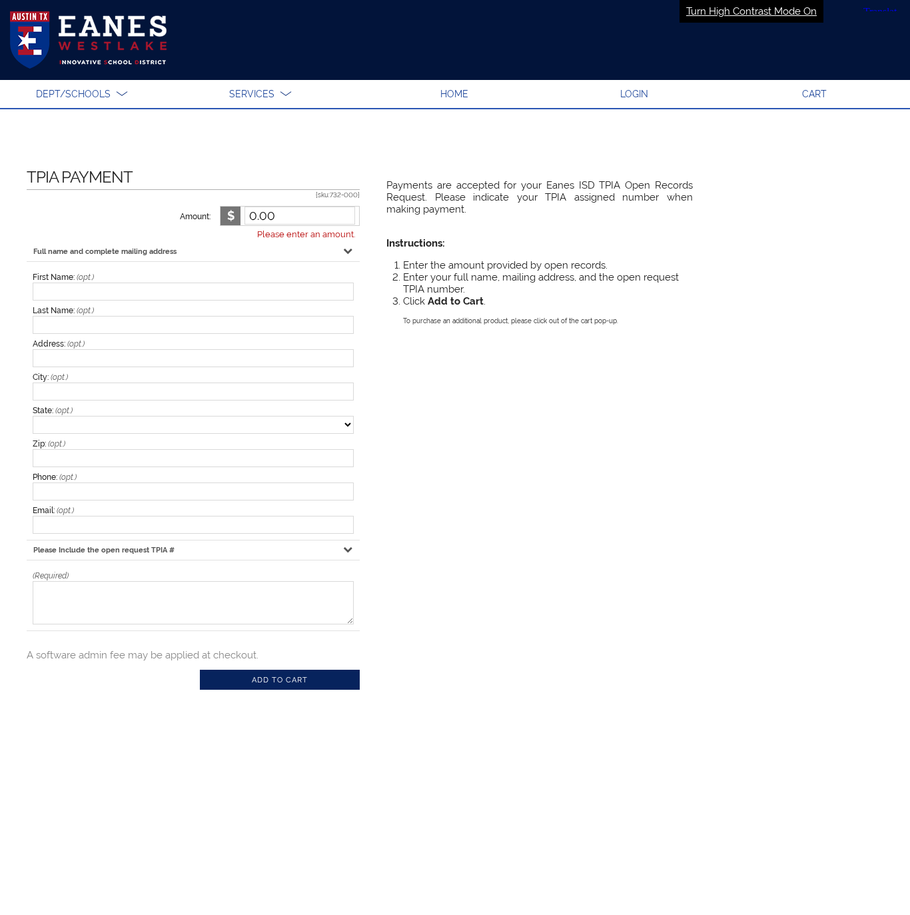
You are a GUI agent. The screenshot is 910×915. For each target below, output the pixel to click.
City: (50, 377)
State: (53, 410)
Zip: (49, 444)
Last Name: (63, 310)
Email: (53, 510)
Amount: (195, 216)
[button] (82, 94)
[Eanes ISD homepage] (455, 40)
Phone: (55, 477)
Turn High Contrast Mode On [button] (751, 11)
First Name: (63, 277)
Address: (59, 344)
